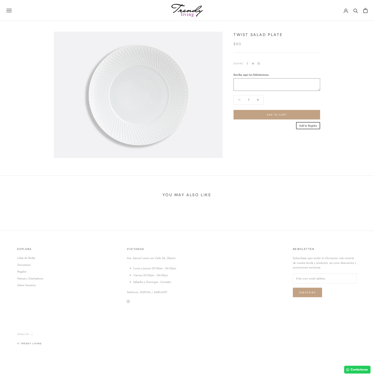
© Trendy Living (29, 343)
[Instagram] (128, 301)
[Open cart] (365, 10)
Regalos (21, 271)
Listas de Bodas (26, 258)
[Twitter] (253, 63)
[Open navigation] (9, 10)
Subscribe (307, 292)
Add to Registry (308, 126)
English (23, 334)
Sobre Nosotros (26, 285)
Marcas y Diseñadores (30, 278)
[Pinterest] (258, 63)
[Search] (355, 10)
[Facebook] (247, 63)
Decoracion (24, 265)
